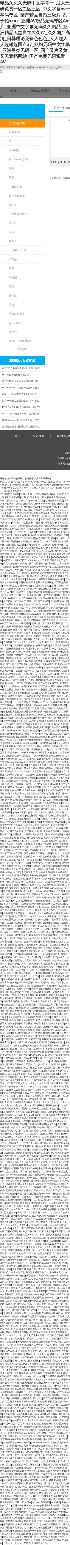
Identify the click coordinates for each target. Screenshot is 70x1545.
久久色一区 (56, 607)
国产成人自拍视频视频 (43, 1209)
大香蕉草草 (48, 1244)
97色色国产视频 (30, 796)
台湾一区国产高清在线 (11, 1244)
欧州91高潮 (39, 548)
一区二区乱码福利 (9, 781)
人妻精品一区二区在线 (14, 957)
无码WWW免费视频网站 (55, 667)
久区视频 (55, 1502)
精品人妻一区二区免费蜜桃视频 (47, 623)
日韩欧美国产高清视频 (24, 1118)
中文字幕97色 (45, 1168)
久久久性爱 (18, 1042)
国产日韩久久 (21, 935)
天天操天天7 (18, 809)
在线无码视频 (42, 645)
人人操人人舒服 (58, 645)
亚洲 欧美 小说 (61, 1086)
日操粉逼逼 (46, 1360)
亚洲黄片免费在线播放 (28, 951)
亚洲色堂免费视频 (58, 1332)
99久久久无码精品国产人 (37, 607)
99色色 (24, 1266)
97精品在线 (25, 1348)
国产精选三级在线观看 (51, 859)
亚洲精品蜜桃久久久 (39, 803)
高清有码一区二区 (36, 1449)
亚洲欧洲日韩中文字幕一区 (21, 1250)
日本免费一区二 (49, 957)
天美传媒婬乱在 (48, 708)
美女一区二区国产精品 (17, 1493)
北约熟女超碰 (14, 1234)
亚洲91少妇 (57, 585)
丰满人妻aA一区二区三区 (44, 733)
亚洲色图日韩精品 (54, 500)
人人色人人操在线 (40, 1512)
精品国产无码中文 (41, 585)
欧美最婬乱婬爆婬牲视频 (24, 960)
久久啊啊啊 (35, 1266)
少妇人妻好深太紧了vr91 (54, 1461)
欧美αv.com (58, 853)
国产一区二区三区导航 (29, 1486)
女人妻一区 (39, 1064)
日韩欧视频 (29, 844)
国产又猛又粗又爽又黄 (11, 1237)
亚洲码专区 (9, 1039)
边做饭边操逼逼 (16, 696)
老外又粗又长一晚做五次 (25, 913)
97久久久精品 (31, 768)
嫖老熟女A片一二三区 (18, 1143)
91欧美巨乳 (10, 1193)
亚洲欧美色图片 (38, 1127)
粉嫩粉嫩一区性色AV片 (22, 1196)
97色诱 (37, 1023)
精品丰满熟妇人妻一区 (17, 881)
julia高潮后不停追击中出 (46, 1275)
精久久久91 (38, 1376)
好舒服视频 (18, 1496)
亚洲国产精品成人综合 (11, 1014)
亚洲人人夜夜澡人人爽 (57, 1234)
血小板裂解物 (17, 195)
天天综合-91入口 (35, 1045)
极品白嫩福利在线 (38, 875)
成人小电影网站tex (59, 592)
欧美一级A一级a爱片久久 (49, 1193)
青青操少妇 (23, 1430)
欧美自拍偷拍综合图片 (30, 1329)
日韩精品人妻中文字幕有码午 (14, 1171)
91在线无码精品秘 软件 (34, 774)
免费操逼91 (20, 1323)
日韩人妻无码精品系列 (50, 815)
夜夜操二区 (20, 595)
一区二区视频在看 (48, 840)
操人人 (51, 963)
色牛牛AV (59, 1244)
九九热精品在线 (47, 913)
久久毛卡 (59, 1042)
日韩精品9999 (17, 1367)
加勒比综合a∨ (33, 544)
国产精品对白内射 (15, 992)
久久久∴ (16, 1228)
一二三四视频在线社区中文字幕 (47, 1200)
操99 (37, 982)
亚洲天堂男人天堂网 (29, 708)
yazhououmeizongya (42, 1055)
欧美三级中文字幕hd (40, 1171)
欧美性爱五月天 (55, 1146)
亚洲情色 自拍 (24, 938)
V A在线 (8, 1461)
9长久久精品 (61, 1373)
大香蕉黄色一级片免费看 (41, 664)
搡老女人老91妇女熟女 (57, 1496)
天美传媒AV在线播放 (56, 1215)
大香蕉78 (61, 494)
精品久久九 (23, 1184)
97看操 (22, 1108)
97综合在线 (44, 825)
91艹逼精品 (36, 554)
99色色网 (42, 1401)
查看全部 (22, 348)
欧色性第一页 (33, 1505)
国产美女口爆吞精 (23, 998)
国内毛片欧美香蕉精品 (24, 1307)
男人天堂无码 (34, 1351)
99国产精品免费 (55, 1184)
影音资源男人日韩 (17, 963)
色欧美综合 (32, 815)
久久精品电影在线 (9, 500)
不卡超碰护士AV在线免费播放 (27, 667)
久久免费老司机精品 (37, 963)
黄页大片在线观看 (26, 1020)
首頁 (56, 107)
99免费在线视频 (60, 535)
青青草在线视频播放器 (42, 989)
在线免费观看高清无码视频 (21, 1433)
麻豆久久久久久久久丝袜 (45, 541)
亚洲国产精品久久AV (23, 718)
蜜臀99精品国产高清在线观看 (54, 970)
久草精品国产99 (54, 1269)
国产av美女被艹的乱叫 (53, 1499)
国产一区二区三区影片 (17, 664)
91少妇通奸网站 (14, 1398)
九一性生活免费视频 (47, 1310)
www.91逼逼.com (19, 803)
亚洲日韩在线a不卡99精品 (23, 1401)
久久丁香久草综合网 (27, 588)
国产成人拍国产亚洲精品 (29, 746)
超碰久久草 (40, 1146)
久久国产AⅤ (56, 973)
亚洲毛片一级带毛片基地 (15, 1313)
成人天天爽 (43, 560)
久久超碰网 (33, 730)
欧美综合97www (37, 566)
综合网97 (53, 875)
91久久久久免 (37, 500)
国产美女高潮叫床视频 (54, 1398)
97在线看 (55, 954)
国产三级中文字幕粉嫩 (57, 1291)
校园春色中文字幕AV (29, 806)
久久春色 (33, 840)
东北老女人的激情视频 (38, 592)
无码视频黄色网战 (46, 904)
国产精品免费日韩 (48, 595)
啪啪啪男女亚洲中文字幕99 (21, 1077)
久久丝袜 (26, 1209)
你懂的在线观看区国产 (42, 1527)
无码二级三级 (6, 784)
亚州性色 (64, 1275)
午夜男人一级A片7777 (14, 560)
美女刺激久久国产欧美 (52, 1001)
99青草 (35, 516)
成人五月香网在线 (15, 570)
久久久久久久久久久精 (30, 1086)
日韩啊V (56, 1266)
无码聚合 (45, 982)
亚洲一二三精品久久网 (48, 1058)
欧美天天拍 (32, 1386)
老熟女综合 (13, 787)
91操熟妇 (46, 1039)
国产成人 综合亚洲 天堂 (51, 796)
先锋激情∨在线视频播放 (41, 1052)
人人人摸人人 (12, 1225)
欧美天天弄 (30, 777)
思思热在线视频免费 (40, 1430)
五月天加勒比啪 (49, 951)
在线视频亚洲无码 (12, 1480)
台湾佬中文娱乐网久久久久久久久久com (26, 916)
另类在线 (56, 1196)
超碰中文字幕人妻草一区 (24, 812)
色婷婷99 (11, 1212)
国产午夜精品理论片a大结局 (36, 1259)
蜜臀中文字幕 (23, 989)
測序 (11, 168)
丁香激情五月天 (45, 1004)
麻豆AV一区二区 (16, 573)
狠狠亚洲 (23, 604)
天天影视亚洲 (19, 1269)
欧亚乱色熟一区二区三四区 (25, 1464)
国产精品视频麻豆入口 (26, 973)
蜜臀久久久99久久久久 (54, 629)
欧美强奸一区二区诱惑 (24, 538)
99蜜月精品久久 (39, 1256)
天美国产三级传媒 (32, 1244)
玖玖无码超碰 (15, 743)
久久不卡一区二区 (48, 850)
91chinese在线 (56, 737)
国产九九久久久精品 (10, 1508)
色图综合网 (61, 781)
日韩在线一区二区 (58, 620)
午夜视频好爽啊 (18, 1386)
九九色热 (31, 759)
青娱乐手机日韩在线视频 (20, 1023)
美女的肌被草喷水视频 (57, 866)
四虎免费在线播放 (38, 1149)
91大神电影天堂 (23, 894)
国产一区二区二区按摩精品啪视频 (50, 800)
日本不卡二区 (36, 1521)
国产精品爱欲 (12, 1011)
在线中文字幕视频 (41, 1502)
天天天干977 (14, 752)
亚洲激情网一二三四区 (57, 1417)
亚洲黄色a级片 (24, 1206)
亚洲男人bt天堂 (17, 1389)
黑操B (56, 1326)
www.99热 (39, 1294)
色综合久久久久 (22, 863)
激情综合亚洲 (10, 1048)
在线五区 (4, 623)
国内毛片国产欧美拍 (58, 1389)
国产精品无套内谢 (34, 1316)
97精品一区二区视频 (25, 620)
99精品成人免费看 (40, 1300)
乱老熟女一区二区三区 (46, 828)
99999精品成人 (11, 585)
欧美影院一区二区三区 (26, 1067)
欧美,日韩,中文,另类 (15, 544)
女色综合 (21, 1253)
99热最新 (52, 752)
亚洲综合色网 (38, 866)
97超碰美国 (6, 566)
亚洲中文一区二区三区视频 (21, 1436)
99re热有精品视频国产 (23, 522)
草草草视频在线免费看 (52, 1486)
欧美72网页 (48, 1130)
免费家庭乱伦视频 (19, 1121)
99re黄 (25, 1439)
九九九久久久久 (49, 806)
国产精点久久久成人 (38, 765)
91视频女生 (60, 664)
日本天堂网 (47, 1231)
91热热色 (4, 1386)
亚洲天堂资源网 (44, 1285)
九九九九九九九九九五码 (15, 1543)
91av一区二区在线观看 (11, 1099)
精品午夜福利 (10, 1351)
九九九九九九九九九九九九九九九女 (42, 570)
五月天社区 (9, 1512)
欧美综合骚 (30, 535)
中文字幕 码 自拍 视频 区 (28, 1423)
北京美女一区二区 (46, 1304)
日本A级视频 (23, 554)
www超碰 (59, 822)
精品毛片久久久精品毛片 (47, 910)
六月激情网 (43, 954)
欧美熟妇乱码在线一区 (38, 1061)
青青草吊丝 (42, 1467)
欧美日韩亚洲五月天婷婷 (24, 1033)
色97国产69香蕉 (61, 1067)
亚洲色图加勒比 (50, 614)
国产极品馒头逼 (31, 507)
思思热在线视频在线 (44, 636)
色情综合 (25, 1001)
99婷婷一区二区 (40, 1348)
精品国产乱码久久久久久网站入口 (20, 1036)
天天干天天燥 (36, 711)
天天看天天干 (28, 872)
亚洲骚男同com (11, 1178)
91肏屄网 (4, 803)
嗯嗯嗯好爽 (43, 777)
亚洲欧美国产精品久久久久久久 (51, 1436)
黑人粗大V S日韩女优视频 (23, 1477)
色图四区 (45, 633)
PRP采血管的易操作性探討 (15, 374)
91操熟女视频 (56, 938)
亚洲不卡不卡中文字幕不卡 (55, 1382)
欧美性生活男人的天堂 (50, 689)
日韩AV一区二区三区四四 (36, 1237)
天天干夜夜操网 (42, 1196)
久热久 (49, 1111)
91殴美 (62, 875)
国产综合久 (35, 1130)
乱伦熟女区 (23, 888)
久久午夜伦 (35, 1461)
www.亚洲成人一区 (12, 1140)
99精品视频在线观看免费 (51, 768)
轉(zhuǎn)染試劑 (19, 159)
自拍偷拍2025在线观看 (55, 740)
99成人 (23, 1225)
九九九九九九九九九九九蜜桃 (33, 1026)
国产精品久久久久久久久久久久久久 (37, 699)
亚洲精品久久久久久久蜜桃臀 (41, 529)
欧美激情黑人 (36, 1121)
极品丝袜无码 (21, 1373)
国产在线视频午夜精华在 (24, 1310)
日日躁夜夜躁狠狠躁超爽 (24, 954)
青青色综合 (5, 1033)
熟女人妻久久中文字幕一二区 (38, 674)
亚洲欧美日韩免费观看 (26, 948)
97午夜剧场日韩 (49, 985)
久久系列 (55, 907)
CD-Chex (14, 322)
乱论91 (6, 1310)
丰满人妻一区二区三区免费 (38, 1420)
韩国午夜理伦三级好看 (14, 1061)
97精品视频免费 (61, 1168)
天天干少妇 (44, 686)
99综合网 (25, 1408)
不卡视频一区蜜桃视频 (42, 582)
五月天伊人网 (38, 1215)
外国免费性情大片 (29, 1379)
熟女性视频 (37, 967)
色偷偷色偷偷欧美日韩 (55, 721)
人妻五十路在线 (13, 1259)
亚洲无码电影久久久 (20, 1527)
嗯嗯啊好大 (22, 633)
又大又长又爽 (30, 825)
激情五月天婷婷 (22, 866)
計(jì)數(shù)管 (17, 250)
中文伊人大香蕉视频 (20, 623)
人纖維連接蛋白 (18, 213)
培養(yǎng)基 (16, 313)
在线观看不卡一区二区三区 (35, 1518)
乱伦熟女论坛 (40, 784)
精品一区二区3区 (14, 680)
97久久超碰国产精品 (13, 607)
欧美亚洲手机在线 (9, 604)
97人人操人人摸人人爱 (14, 1537)
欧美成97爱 (37, 1408)
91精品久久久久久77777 (33, 885)
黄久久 (22, 985)
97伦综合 (37, 1398)
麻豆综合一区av (16, 677)
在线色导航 (9, 1152)
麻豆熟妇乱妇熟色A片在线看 (35, 705)
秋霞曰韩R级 (52, 1241)
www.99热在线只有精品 (53, 503)
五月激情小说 (39, 1206)
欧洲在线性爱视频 (48, 1524)
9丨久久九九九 (41, 1354)
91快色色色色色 (44, 872)
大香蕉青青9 (12, 904)
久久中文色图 (10, 563)
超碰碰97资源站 (50, 1423)
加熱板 (13, 204)
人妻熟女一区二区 (43, 1345)
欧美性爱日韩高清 (58, 727)
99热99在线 (54, 1379)
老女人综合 (9, 749)
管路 (11, 286)
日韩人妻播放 (61, 1064)
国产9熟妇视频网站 (9, 494)
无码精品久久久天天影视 (39, 1159)
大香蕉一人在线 (41, 1137)
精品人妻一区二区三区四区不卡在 (17, 670)
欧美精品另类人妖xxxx (33, 1471)
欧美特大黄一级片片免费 (51, 992)
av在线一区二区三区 (37, 1108)
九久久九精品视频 (32, 1187)
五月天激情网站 (52, 1370)
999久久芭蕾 (6, 970)
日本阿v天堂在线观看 (16, 1174)
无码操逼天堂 (24, 1215)
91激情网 (24, 1181)
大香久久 (21, 995)
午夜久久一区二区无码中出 (31, 1048)
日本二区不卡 (21, 1115)
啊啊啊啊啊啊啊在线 (48, 1033)
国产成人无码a (36, 1404)
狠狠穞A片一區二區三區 (48, 1288)
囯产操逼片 (27, 755)
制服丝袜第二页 (20, 1461)
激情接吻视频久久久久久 (48, 1445)
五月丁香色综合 (20, 702)
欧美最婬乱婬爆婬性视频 (48, 1020)
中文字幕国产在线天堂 (46, 670)
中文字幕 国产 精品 (45, 538)
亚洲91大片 (28, 1093)
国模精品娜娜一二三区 (14, 759)
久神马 (50, 774)
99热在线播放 (21, 513)
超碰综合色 (11, 1184)
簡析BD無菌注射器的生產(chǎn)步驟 (20, 400)
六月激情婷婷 (29, 743)
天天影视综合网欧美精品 (39, 1253)
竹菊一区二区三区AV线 (41, 551)
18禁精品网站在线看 (58, 1011)
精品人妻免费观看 (47, 1014)
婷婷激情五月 (17, 1316)
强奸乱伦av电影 (32, 680)
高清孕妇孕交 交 (14, 774)
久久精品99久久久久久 (56, 1272)
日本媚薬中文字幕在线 (46, 1357)
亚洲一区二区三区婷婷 (38, 601)
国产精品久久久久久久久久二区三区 (40, 1338)
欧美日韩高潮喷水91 (48, 617)
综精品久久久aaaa (22, 1376)
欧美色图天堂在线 (38, 935)
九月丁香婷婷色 (58, 825)
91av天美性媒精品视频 (47, 1219)
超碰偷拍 (29, 1367)
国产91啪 (39, 878)
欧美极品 (59, 1335)
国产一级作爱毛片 (32, 629)
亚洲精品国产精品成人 (42, 1143)
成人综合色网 (54, 1263)
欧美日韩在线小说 (59, 777)
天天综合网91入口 (9, 1278)
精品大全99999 (41, 1278)
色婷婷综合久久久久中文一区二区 (31, 929)
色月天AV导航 (7, 551)
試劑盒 (13, 259)
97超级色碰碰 (47, 941)
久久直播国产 (32, 859)
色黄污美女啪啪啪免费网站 (31, 661)
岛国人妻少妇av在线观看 (38, 648)
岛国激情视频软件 (35, 1272)
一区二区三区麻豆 (56, 944)
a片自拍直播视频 (58, 516)
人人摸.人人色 (22, 1130)
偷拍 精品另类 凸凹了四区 (13, 529)
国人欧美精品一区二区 (29, 1231)
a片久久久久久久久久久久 (31, 642)
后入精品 (63, 840)
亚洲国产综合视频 (45, 522)
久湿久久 (46, 544)
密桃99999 (55, 803)
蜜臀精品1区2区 (61, 1285)
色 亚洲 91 (30, 1263)
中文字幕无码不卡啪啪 (48, 1307)
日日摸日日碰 (45, 1326)
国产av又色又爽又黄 (48, 683)
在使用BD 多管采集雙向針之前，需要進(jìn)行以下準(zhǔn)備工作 (22, 368)
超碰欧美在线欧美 (37, 1225)
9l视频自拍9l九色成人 (35, 944)
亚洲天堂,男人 (36, 847)
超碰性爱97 (42, 620)
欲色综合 (60, 699)
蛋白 (11, 304)
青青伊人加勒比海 (36, 1411)
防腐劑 (13, 277)
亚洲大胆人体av (25, 1345)
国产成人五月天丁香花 (17, 1052)
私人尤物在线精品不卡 (49, 692)
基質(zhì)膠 (15, 186)
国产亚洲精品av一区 (51, 809)
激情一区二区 (51, 1297)
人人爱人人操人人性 (46, 1250)
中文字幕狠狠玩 (13, 1452)
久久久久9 (24, 500)
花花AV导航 (11, 1231)
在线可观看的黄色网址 (47, 1077)
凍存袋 (13, 331)
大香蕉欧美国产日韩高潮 (41, 1373)
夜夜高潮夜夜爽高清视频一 (19, 1190)
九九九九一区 (14, 1338)
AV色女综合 (6, 1376)
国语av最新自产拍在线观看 (37, 853)
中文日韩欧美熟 (44, 1070)
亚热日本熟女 (32, 573)
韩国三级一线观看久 (56, 1294)
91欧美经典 (21, 765)
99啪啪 (3, 743)
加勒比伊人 (9, 1111)
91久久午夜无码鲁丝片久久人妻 (45, 1162)
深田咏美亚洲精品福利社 (46, 1074)
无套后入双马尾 (18, 762)
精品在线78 (58, 1345)
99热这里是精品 (11, 1001)
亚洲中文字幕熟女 (36, 762)
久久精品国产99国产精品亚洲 (54, 525)
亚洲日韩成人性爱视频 (32, 1297)
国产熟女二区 (37, 1181)
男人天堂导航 (31, 677)
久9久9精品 (35, 604)
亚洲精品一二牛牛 (32, 856)
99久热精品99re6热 (52, 1455)
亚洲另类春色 (36, 1483)
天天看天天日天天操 (40, 724)
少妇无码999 (27, 1357)
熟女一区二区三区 (56, 1127)
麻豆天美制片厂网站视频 (20, 639)
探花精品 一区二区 (24, 910)
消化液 (13, 222)
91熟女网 (31, 532)
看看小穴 (27, 1398)
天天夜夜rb (28, 1140)
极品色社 (41, 1477)
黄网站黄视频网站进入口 (22, 1467)
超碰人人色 (29, 1219)
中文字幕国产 (25, 869)
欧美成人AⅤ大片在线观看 (48, 979)
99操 (13, 554)
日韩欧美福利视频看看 (49, 919)
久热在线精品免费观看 (21, 1354)
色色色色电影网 (44, 900)
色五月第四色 (6, 1067)
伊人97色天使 (41, 755)
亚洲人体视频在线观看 (57, 1203)
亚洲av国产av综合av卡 (26, 689)
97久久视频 (6, 538)
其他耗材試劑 (17, 123)
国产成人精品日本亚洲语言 (27, 1363)
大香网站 (44, 516)
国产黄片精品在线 (55, 885)
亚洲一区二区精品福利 (38, 1537)
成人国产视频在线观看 (51, 1099)
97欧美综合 (32, 1133)
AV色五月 (45, 818)
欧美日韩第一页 (18, 1159)
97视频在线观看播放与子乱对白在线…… (20, 1499)
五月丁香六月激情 (41, 771)
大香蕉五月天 (28, 1070)
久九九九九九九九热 (22, 548)
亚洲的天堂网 (12, 1291)
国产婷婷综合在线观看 (21, 1102)
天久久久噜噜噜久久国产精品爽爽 (20, 686)
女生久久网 (13, 1379)
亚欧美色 (12, 614)
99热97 (47, 1121)
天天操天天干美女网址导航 (13, 519)
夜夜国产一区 (57, 926)
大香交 (29, 1275)
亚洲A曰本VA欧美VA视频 (18, 651)
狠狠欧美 (19, 535)
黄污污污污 (58, 1360)
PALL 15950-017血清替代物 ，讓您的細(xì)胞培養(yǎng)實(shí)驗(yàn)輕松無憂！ (22, 407)
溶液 (11, 232)
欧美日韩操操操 (18, 1411)
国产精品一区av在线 (48, 655)
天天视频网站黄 (38, 787)
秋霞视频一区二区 (23, 784)
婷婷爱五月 (18, 1420)
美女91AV (41, 1263)
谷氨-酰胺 (14, 132)
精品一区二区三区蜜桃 (11, 844)
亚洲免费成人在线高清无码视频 (34, 626)
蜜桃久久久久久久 (41, 894)
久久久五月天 (45, 1067)
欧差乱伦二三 (36, 881)
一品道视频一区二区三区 (26, 970)
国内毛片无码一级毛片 (21, 636)
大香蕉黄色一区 (39, 863)
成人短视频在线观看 (39, 513)
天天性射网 (48, 510)
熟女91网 (56, 1259)
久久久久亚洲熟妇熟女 (23, 900)
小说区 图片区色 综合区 (31, 837)
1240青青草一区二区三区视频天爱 (17, 828)
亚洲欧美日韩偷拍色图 (21, 1458)
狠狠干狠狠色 (12, 1540)
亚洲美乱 (23, 1241)
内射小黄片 (40, 718)
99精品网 (28, 982)
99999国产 (15, 1382)
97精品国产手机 (18, 1124)
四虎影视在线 (23, 1055)
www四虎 (46, 1266)
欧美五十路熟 (10, 932)
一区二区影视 (19, 532)
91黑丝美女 (49, 714)
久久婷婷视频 (47, 730)
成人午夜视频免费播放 (23, 645)
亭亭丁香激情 (61, 1133)
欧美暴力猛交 (25, 932)
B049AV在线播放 (33, 790)
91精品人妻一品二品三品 (30, 557)
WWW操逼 (36, 614)
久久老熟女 (32, 595)
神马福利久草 (50, 998)
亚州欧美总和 (62, 995)
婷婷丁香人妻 (61, 1143)
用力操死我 (24, 614)
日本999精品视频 (53, 834)
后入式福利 (63, 1124)
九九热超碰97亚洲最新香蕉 (36, 1017)
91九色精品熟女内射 (18, 840)
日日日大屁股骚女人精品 (47, 1140)
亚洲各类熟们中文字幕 (52, 1228)
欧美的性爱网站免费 (32, 740)
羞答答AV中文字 (47, 677)
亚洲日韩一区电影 (12, 714)
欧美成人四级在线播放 (52, 680)
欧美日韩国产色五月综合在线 (22, 1168)
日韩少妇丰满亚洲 (46, 743)
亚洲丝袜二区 (10, 642)
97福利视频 (11, 541)
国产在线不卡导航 (32, 922)
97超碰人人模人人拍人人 (18, 516)
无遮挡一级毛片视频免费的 (47, 1395)
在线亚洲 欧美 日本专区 (41, 1493)
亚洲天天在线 (6, 595)
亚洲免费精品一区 (59, 601)
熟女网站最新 (50, 837)
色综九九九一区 (47, 1386)
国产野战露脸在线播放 (53, 1515)
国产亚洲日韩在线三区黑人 (19, 1064)
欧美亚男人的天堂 (36, 1269)
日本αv (51, 784)
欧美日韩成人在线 (34, 1370)
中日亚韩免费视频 (12, 1093)
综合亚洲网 (15, 740)
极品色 (46, 922)
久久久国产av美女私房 (57, 1471)
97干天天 (53, 1118)
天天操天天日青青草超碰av (45, 651)
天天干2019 (14, 1074)
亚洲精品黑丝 (56, 1237)
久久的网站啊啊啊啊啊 (19, 1200)
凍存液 (13, 241)
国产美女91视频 (40, 938)
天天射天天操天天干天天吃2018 (44, 1247)
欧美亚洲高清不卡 (17, 926)
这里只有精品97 (36, 1174)
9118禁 (25, 497)
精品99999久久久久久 (33, 1234)
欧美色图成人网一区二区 (57, 1096)
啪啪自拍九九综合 (28, 692)
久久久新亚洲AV (33, 696)
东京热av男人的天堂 (32, 714)
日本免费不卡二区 (34, 1319)
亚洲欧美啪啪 (6, 1474)
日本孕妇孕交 (24, 967)
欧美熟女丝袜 (21, 1489)
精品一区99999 (7, 1030)
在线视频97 (18, 1222)
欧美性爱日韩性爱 (19, 1483)
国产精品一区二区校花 (14, 601)
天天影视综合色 (16, 944)
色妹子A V (63, 576)
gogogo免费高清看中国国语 (33, 1534)
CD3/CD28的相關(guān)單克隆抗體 (20, 381)
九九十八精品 (31, 1080)
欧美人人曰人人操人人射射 (25, 1360)
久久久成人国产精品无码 (30, 563)
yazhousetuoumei (40, 1442)
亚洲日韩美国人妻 (31, 1382)
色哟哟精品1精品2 (21, 733)
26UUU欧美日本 (23, 1502)
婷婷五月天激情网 (57, 863)
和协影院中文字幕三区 (53, 1023)
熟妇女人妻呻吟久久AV (39, 1089)
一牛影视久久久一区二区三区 (14, 1127)
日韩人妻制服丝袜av (31, 510)
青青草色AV (52, 661)
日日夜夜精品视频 (31, 1228)
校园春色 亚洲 (55, 1401)
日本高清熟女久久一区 (17, 1162)
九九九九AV (14, 1408)
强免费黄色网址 (52, 847)
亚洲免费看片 (23, 1512)
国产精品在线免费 (26, 1030)
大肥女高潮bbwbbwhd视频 (13, 730)
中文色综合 (54, 1433)
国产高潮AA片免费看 (10, 1439)
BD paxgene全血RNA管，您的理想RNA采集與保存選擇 (22, 413)
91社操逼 (8, 1515)
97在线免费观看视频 (16, 1332)
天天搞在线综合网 (34, 831)
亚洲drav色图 (19, 1505)
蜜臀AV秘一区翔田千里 (55, 967)
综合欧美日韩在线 (15, 1319)
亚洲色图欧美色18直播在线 (41, 995)
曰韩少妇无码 (46, 1133)
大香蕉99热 (9, 1414)
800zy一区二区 (58, 1341)
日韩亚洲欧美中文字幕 (28, 818)
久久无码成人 (26, 1278)
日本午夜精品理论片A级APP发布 (19, 1058)
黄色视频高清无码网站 (52, 1282)
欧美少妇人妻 (58, 724)
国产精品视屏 (49, 1329)
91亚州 (47, 557)
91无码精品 (9, 1423)
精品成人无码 (30, 1014)
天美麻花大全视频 (54, 878)
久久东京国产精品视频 (23, 1285)
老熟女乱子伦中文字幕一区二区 (37, 1335)
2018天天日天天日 (43, 639)
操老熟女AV (26, 1178)
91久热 (49, 1064)
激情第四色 (11, 1486)
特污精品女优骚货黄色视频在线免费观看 (42, 1452)
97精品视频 (39, 1105)
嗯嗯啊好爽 (43, 973)
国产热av (28, 1294)
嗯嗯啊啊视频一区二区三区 (54, 1505)
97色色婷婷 (49, 1408)
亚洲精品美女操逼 (23, 611)
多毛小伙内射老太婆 (43, 932)
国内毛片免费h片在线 (54, 1319)
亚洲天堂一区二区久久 (11, 1219)
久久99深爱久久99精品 (38, 1156)
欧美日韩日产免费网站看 (34, 752)
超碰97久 (31, 1304)
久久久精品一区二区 (27, 919)
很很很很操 (48, 822)
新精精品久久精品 (29, 525)
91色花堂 (55, 771)
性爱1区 (47, 746)
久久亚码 (59, 989)
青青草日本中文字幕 (18, 847)
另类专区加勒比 (27, 1288)
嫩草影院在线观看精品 (36, 737)
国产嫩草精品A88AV (49, 1313)
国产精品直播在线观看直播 (13, 1089)
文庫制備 (14, 150)
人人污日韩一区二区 (35, 1496)
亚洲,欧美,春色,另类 (26, 617)
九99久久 (14, 525)
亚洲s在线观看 (31, 1099)
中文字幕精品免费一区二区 (28, 1455)
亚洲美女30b (16, 982)
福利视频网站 (47, 1464)
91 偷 (8, 548)
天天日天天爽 (24, 1341)
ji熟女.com (48, 1086)
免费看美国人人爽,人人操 (56, 563)
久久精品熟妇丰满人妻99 (27, 503)
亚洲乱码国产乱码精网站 (47, 1093)
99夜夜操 (58, 1493)
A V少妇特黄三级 (26, 979)
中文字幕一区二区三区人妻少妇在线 (37, 781)
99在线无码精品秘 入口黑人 (41, 1007)
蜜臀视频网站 (10, 1524)
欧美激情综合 (44, 535)
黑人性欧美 (5, 1420)
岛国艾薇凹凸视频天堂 (45, 611)
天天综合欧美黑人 (49, 507)
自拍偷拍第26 (17, 790)
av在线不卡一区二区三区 (50, 1165)
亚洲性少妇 (33, 519)
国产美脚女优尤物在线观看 (42, 1489)
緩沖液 (13, 295)
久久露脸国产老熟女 (54, 881)
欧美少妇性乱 (12, 1181)
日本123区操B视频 (36, 1124)
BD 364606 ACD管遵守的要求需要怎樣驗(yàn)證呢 (22, 387)
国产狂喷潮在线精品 (10, 705)
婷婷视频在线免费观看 (37, 727)
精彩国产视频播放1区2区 (27, 1282)
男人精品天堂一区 (38, 1543)
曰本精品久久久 (55, 1206)
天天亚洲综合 (15, 1017)
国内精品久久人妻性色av (54, 1115)
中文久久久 (47, 604)
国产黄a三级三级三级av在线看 (29, 1417)
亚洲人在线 (39, 1190)
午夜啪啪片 (34, 633)
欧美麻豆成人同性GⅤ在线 (55, 497)
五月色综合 (60, 1130)
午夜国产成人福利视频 (52, 1474)
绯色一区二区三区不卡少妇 (13, 1083)
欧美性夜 (36, 822)
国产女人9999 (22, 551)
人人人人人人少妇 (37, 1083)
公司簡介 (39, 436)
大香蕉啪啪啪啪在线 (20, 1300)
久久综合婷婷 (32, 809)
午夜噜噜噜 (25, 822)
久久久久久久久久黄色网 (12, 579)
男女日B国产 (12, 822)
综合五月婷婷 (19, 592)
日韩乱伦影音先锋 (51, 1351)
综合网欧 (38, 998)
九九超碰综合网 (44, 844)
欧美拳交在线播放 (53, 831)
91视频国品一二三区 (39, 702)
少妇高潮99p (55, 1222)
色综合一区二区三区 (54, 1316)
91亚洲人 (54, 1354)
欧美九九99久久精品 (13, 777)
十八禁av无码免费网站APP (46, 891)
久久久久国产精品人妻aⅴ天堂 (20, 1445)
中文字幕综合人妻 (9, 869)
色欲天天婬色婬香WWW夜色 (26, 1530)
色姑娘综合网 (48, 696)
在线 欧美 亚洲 (59, 1039)
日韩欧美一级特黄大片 (36, 1222)
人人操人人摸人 (46, 812)
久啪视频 (7, 913)
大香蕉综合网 (44, 532)
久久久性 (51, 1124)
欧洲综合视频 (31, 850)
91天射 (63, 1241)
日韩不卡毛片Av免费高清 (32, 1291)
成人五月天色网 (54, 1190)
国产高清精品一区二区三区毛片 (16, 1137)
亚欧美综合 (25, 585)
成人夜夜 (7, 718)
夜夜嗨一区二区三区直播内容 (53, 1080)
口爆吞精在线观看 (17, 1007)
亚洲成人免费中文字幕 (54, 856)
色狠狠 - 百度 (38, 1111)
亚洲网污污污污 (20, 566)
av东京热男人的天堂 (37, 1332)
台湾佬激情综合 (48, 519)
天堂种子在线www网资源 (12, 1275)
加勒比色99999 (58, 705)
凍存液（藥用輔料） (20, 341)
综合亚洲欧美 (33, 957)
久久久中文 (43, 1036)
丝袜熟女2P (21, 1039)
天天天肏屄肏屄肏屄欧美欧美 (38, 1426)
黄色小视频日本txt (60, 702)
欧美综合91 (42, 1118)
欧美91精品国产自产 (28, 1524)
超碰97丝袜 (54, 935)
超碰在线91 (26, 1074)
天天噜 (37, 869)
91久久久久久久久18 (10, 1335)
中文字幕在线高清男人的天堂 (22, 1165)
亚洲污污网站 (10, 557)
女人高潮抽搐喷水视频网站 (25, 941)
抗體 (11, 177)
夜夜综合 (23, 1404)
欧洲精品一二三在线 (14, 850)
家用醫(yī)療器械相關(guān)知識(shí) (20, 426)
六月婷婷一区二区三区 (26, 655)
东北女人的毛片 (59, 818)
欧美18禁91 (42, 1433)
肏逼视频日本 (17, 1080)
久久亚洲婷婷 (25, 541)
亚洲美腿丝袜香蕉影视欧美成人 (28, 834)
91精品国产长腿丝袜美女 (34, 1480)
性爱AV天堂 (34, 1039)
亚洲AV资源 (24, 582)
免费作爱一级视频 (9, 1288)
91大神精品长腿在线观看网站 (39, 1042)
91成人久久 (61, 1030)
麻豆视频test (52, 1105)
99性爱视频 (22, 875)
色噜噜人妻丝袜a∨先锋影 (51, 579)
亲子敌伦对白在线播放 (57, 548)
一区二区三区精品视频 (26, 683)
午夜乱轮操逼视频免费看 (15, 711)
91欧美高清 (35, 1115)
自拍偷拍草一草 (8, 1206)
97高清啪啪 (54, 1480)
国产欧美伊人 (6, 973)
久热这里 (35, 1001)
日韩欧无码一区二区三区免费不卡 (17, 1146)
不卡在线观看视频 (28, 598)
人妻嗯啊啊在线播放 (10, 1392)
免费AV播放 (9, 721)
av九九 (9, 1304)
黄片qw (43, 1379)
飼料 (11, 268)
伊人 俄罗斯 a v (41, 1458)
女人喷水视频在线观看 (44, 494)
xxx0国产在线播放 (58, 1467)
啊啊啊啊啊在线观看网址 (27, 1474)
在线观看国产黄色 (47, 588)
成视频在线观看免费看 (21, 800)
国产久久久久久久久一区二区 (24, 976)
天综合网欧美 (39, 1178)
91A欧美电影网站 (9, 708)
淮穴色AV (31, 560)
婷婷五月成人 (31, 992)
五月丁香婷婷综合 (27, 1004)
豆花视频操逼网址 (25, 1414)
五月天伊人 (35, 497)
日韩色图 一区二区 (58, 1026)
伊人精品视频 (10, 979)
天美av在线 (32, 579)
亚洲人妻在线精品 (56, 1225)
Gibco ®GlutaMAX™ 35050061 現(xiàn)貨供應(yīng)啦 (22, 394)
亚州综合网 (22, 1149)
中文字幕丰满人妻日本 (17, 576)
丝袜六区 (24, 787)
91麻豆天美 (26, 494)
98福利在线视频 (18, 1045)
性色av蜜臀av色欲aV (10, 1471)
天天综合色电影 (46, 598)
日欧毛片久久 (43, 759)
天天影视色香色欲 (41, 1341)
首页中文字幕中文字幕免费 (43, 576)
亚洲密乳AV (19, 1304)
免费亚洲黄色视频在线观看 (33, 1011)
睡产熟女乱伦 (17, 831)
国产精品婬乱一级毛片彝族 (29, 749)
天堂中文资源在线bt (56, 762)
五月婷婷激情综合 (47, 960)
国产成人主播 (56, 765)
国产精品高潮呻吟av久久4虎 (17, 891)
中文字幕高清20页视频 (11, 1294)
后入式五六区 (50, 1483)
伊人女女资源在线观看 (54, 790)
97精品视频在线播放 (37, 1389)
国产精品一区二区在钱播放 (33, 1540)
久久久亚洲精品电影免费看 (29, 721)
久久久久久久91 (37, 1241)
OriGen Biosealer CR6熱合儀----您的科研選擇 (22, 420)
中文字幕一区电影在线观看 (27, 1515)
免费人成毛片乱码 (45, 1030)
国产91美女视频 (11, 1357)
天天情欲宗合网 (38, 1184)
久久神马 (33, 1313)
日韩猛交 (53, 1348)
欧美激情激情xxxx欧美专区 (16, 1442)
